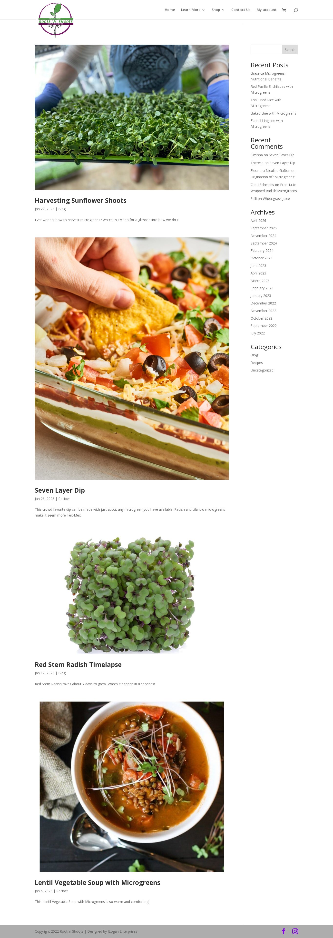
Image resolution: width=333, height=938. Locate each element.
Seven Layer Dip (60, 490)
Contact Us (240, 10)
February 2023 (262, 288)
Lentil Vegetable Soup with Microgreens (97, 882)
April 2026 (258, 220)
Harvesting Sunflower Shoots (81, 200)
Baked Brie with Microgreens (273, 113)
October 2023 (261, 258)
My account (267, 10)
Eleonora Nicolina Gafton (270, 170)
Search (290, 49)
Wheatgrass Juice (276, 198)
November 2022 (263, 310)
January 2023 (261, 295)
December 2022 (263, 303)
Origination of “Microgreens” (273, 177)
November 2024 (263, 235)
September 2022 (264, 325)
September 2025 (264, 228)
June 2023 (258, 265)
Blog (62, 208)
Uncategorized (262, 370)
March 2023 (260, 280)
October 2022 (261, 318)
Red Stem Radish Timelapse (78, 664)
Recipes (64, 498)
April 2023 (258, 273)
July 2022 (258, 333)
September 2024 (264, 243)
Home (170, 10)
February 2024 (262, 250)
